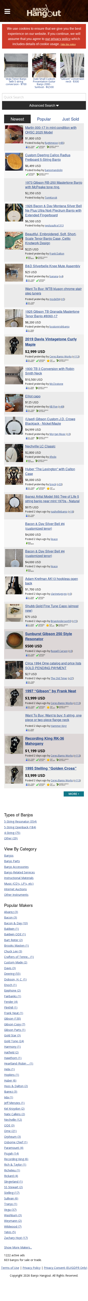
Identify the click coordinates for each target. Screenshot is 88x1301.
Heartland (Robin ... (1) (18, 1063)
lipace (54, 539)
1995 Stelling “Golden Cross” (51, 768)
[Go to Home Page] (44, 11)
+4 (61, 276)
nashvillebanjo (59, 511)
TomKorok (51, 197)
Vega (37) (10, 1210)
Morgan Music (58, 434)
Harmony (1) (12, 1047)
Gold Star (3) (12, 1035)
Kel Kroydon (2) (14, 1108)
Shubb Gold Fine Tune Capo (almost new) (51, 608)
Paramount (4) (13, 1148)
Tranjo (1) (10, 1204)
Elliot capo (33, 396)
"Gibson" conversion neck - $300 (72, 80)
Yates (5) (10, 1232)
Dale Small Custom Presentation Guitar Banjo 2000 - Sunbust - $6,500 (44, 83)
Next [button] (80, 72)
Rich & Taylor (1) (15, 1164)
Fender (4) (11, 1002)
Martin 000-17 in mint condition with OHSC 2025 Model (51, 129)
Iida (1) (8, 1097)
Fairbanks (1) (12, 996)
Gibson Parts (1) (14, 1030)
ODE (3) (9, 1125)
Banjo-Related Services (19, 872)
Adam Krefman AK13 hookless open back (51, 580)
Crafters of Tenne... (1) (19, 957)
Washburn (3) (13, 1215)
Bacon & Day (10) (16, 923)
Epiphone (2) (12, 990)
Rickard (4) (11, 1176)
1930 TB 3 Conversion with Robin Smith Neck (49, 370)
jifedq (53, 457)
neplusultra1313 (54, 225)
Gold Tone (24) (14, 1041)
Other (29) (11, 838)
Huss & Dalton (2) (16, 1086)
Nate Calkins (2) (14, 1114)
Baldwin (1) (11, 929)
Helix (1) (9, 1069)
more (73, 794)
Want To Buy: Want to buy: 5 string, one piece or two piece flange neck (53, 717)
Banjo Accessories (16, 867)
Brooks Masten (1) (16, 945)
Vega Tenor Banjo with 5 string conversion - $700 (16, 81)
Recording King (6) (16, 1159)
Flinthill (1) (10, 1007)
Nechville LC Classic (40, 446)
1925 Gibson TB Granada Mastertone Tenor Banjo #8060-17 (52, 313)
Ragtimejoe (51, 143)
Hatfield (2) (11, 1052)
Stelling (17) (11, 1193)
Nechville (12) (13, 1120)
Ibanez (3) (10, 1091)
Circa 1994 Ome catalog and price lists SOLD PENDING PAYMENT (53, 665)
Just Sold (70, 119)
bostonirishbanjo (60, 326)
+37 (71, 678)
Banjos (9, 855)
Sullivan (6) (11, 1198)
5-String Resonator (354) (20, 821)
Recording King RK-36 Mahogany (44, 741)
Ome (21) (10, 1131)
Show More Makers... (18, 1247)
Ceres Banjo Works (61, 356)
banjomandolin (54, 170)
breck (53, 484)
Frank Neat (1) (13, 1013)
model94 (55, 299)
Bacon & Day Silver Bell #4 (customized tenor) (45, 526)
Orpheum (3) (12, 1137)
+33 (60, 484)
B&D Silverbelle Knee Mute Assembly (52, 266)
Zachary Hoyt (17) (16, 1238)
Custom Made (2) (15, 962)
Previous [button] (4, 72)
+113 (76, 356)
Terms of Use (10, 1268)
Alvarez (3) (11, 912)
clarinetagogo (59, 594)
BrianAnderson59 (61, 621)
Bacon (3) (10, 917)
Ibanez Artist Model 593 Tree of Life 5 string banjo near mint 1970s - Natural (52, 498)
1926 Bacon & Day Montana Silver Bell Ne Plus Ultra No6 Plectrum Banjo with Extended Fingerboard (53, 210)
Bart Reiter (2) (13, 940)
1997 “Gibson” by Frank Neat (50, 691)
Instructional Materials (19, 878)
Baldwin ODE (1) (15, 934)
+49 (61, 406)
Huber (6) (10, 1080)
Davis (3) (10, 968)
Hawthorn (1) (12, 1058)
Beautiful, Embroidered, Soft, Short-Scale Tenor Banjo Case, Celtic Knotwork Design (50, 238)
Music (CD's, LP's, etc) (19, 884)
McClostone (56, 384)
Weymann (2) (13, 1221)
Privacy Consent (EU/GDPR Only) (65, 1268)
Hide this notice (68, 44)
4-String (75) (12, 833)
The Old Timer (59, 678)
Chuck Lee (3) (13, 951)
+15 (75, 621)
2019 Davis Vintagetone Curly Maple (51, 341)
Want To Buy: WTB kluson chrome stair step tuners (53, 291)
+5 (62, 299)
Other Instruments (16, 895)
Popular (44, 119)
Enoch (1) (10, 985)
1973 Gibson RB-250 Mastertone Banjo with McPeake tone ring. (53, 184)
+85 (61, 143)
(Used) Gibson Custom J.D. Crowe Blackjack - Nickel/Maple (50, 421)
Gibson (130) (12, 1018)
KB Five (54, 406)
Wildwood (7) (12, 1226)
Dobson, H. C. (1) (15, 979)
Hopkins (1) (11, 1075)
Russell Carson (59, 651)
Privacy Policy (32, 1268)
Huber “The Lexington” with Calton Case (50, 471)
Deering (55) (12, 974)
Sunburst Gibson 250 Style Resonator (48, 636)
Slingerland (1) (13, 1181)
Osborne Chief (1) (15, 1142)
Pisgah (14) (11, 1153)
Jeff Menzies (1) (14, 1103)
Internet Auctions (15, 889)
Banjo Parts (12, 861)
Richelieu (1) (12, 1170)
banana (54, 276)
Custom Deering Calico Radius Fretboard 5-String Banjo (47, 157)
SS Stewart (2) (13, 1187)
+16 (71, 511)
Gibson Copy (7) (14, 1024)
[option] (16, 70)
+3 (68, 434)
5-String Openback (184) (20, 827)
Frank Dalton (57, 253)
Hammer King (59, 726)
